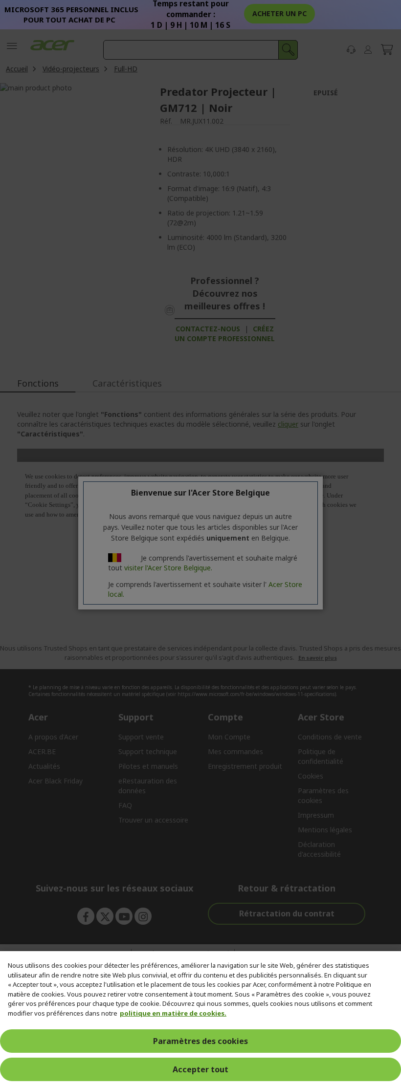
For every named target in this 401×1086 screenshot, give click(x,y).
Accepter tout (200, 1069)
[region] (200, 1018)
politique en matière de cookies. (173, 1013)
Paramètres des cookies (200, 1041)
